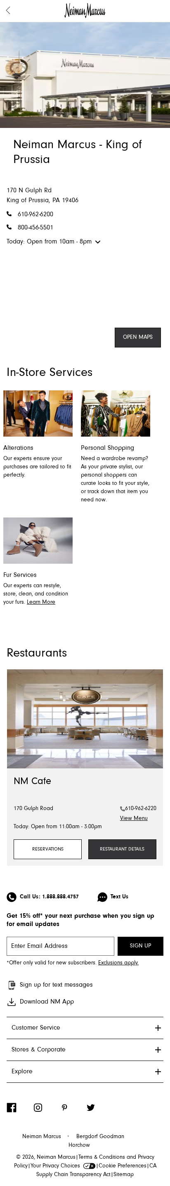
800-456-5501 (35, 227)
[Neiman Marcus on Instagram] (46, 1108)
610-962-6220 (140, 809)
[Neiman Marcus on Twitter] (99, 1108)
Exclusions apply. (118, 963)
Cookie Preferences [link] (122, 1166)
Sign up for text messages (56, 985)
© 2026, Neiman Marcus (46, 1157)
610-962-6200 (35, 214)
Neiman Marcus (41, 1137)
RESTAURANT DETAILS (122, 849)
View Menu (134, 819)
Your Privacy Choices (55, 1166)
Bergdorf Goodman (100, 1137)
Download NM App (47, 1002)
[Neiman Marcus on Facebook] (20, 1108)
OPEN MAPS (138, 337)
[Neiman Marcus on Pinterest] (72, 1108)
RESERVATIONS (48, 849)
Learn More (41, 602)
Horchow (79, 1145)
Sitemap (123, 1175)
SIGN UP (140, 946)
